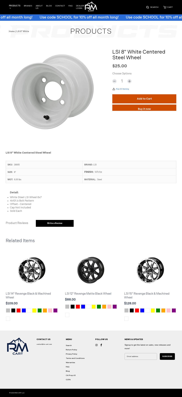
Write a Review (54, 223)
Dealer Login (80, 7)
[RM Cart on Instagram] (96, 345)
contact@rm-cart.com (44, 344)
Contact (60, 6)
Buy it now (144, 109)
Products (14, 6)
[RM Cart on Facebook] (101, 345)
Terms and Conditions (75, 358)
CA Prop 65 (71, 375)
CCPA (68, 380)
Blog (49, 6)
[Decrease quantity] (114, 81)
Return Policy (71, 350)
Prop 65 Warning (122, 89)
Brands (28, 6)
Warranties (70, 363)
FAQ (71, 6)
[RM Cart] (91, 7)
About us (39, 7)
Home (12, 31)
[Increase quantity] (129, 81)
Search (69, 345)
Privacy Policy (71, 354)
